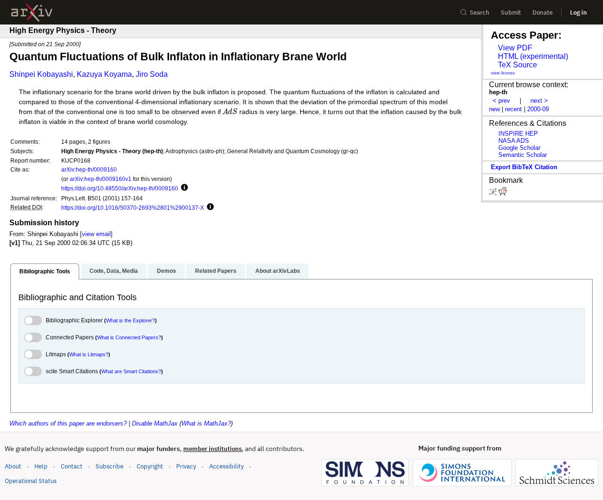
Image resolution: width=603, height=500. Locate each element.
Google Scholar (519, 147)
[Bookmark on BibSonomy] (493, 193)
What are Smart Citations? (131, 371)
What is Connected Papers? (129, 337)
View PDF (515, 48)
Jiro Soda (152, 74)
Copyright (150, 466)
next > (539, 100)
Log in (578, 12)
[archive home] (31, 12)
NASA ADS (513, 140)
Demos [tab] (166, 271)
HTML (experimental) (533, 56)
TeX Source (517, 65)
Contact (71, 466)
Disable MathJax (155, 423)
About (13, 466)
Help (41, 466)
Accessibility (226, 466)
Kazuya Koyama (104, 74)
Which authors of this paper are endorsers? (68, 423)
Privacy (186, 466)
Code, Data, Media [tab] (114, 271)
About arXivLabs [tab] (277, 271)
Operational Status (31, 480)
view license (503, 73)
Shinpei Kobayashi (41, 74)
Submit (511, 12)
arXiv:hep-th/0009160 (89, 169)
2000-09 (538, 109)
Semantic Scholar (522, 154)
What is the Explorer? (130, 320)
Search (479, 12)
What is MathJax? (206, 423)
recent (513, 109)
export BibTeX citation (524, 167)
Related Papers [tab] (215, 271)
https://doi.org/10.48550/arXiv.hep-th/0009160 (119, 188)
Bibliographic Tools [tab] (44, 271)
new (494, 109)
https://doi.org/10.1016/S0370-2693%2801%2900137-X (132, 208)
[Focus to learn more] (183, 188)
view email (96, 234)
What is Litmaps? (88, 354)
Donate (542, 12)
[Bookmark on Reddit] (502, 193)
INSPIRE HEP (518, 133)
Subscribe (109, 466)
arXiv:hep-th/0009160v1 (100, 179)
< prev (501, 100)
